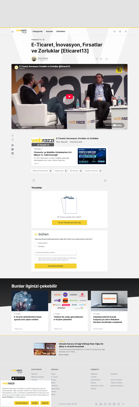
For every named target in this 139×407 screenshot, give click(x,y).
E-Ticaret (17, 314)
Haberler (34, 374)
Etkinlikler (60, 31)
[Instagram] (109, 404)
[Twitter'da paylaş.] (12, 149)
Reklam (93, 383)
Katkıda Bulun (96, 380)
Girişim (53, 380)
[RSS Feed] (123, 404)
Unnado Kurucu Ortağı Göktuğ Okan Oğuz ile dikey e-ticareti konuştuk (81, 345)
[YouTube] (105, 404)
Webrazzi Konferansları (40, 171)
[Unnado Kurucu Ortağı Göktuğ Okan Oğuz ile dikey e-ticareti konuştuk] (45, 349)
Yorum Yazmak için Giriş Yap (69, 223)
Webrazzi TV (36, 40)
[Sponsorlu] (92, 156)
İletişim (93, 388)
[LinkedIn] (100, 404)
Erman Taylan (64, 354)
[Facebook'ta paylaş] (12, 145)
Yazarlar (93, 377)
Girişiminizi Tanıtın (97, 386)
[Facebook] (118, 404)
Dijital (53, 374)
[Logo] (21, 31)
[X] (96, 404)
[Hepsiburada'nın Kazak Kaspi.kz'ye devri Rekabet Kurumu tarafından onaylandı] (109, 301)
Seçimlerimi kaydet (55, 266)
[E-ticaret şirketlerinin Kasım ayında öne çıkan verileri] (29, 301)
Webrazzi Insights (37, 377)
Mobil (53, 383)
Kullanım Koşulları (117, 386)
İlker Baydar (74, 171)
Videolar (34, 380)
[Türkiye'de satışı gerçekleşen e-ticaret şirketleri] (69, 301)
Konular (49, 31)
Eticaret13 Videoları (91, 171)
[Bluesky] (114, 404)
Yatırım (53, 391)
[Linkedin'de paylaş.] (12, 153)
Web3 (53, 394)
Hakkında (94, 374)
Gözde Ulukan (98, 329)
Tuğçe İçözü (18, 329)
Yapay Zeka (55, 388)
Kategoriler (38, 31)
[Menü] (12, 32)
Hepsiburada (59, 171)
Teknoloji (54, 386)
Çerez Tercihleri (116, 380)
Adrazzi (36, 163)
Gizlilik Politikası (116, 383)
